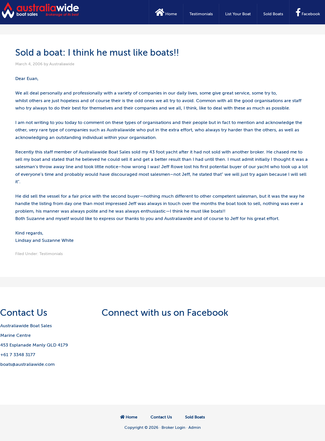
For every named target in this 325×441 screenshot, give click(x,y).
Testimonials (51, 253)
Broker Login (173, 427)
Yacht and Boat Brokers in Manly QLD (40, 10)
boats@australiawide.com (27, 364)
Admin (194, 427)
